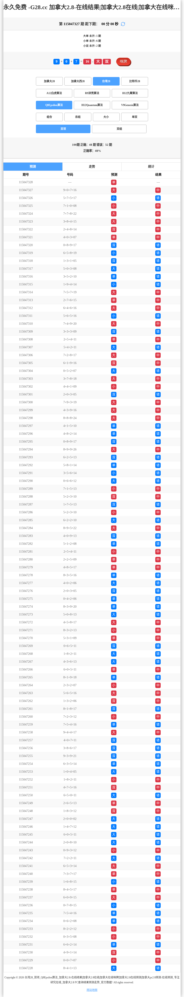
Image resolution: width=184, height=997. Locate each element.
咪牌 (123, 61)
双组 (119, 128)
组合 (49, 117)
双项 (63, 128)
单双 (134, 117)
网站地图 (92, 990)
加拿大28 (49, 81)
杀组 (78, 117)
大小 (106, 117)
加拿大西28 (78, 81)
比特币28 (134, 81)
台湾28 (106, 81)
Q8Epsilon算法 (54, 105)
